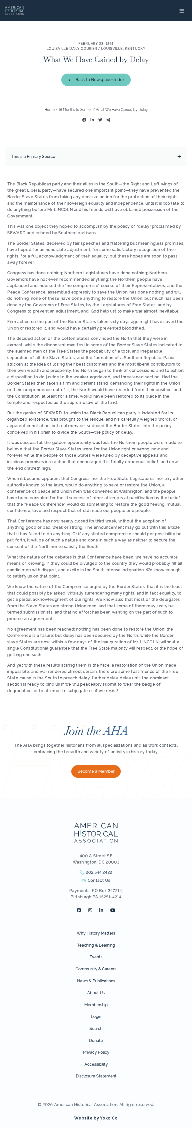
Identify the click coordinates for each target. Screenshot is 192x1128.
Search (96, 1028)
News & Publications (96, 981)
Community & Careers (96, 969)
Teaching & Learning (96, 945)
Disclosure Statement (96, 1076)
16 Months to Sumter (75, 110)
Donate (96, 1040)
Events (96, 957)
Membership (96, 1004)
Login (96, 1016)
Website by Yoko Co (96, 1118)
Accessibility (96, 1064)
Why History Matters (96, 933)
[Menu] (181, 10)
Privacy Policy (96, 1052)
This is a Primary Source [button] (33, 156)
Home (49, 110)
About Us (96, 992)
